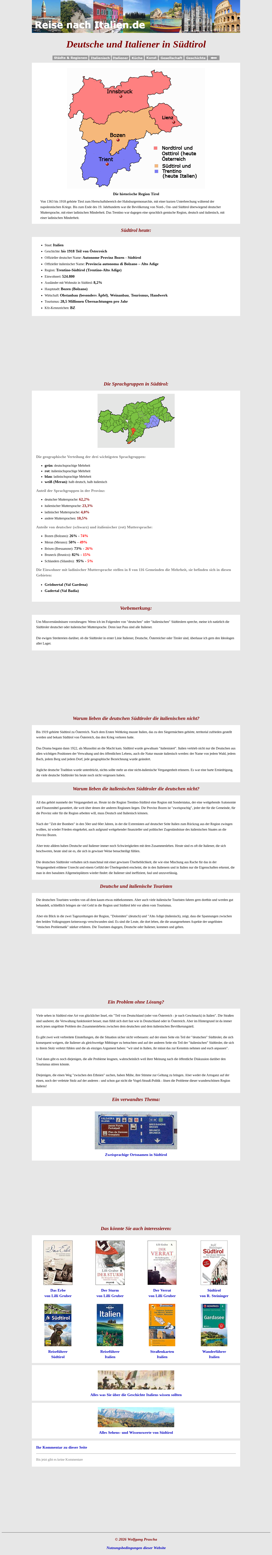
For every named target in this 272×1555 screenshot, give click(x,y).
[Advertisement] (136, 347)
